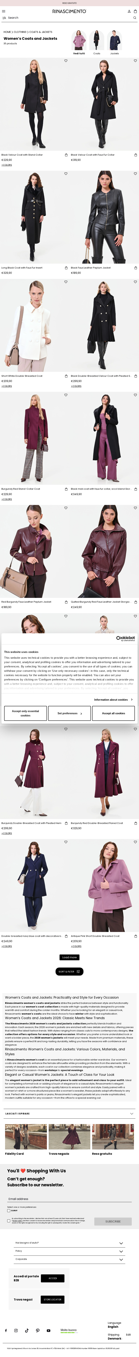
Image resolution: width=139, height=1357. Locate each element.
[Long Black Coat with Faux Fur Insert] (35, 217)
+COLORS (6, 164)
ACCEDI (53, 1278)
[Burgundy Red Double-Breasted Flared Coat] (104, 772)
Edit (128, 1334)
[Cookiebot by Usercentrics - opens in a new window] (119, 638)
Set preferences (67, 713)
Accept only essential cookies (25, 713)
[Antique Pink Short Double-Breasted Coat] (104, 885)
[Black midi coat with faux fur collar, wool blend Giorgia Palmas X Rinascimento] (104, 438)
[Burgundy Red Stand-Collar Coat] (35, 438)
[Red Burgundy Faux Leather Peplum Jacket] (35, 551)
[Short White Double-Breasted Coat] (35, 325)
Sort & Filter (66, 971)
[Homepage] (69, 11)
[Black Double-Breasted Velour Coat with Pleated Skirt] (104, 325)
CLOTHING (20, 32)
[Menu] (3, 11)
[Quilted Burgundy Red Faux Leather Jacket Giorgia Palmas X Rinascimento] (104, 551)
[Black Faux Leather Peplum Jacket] (104, 217)
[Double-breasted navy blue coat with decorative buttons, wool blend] (35, 885)
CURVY (14, 1211)
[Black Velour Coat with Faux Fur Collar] (104, 104)
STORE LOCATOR (52, 1299)
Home (7, 32)
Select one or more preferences (21, 1207)
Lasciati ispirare (17, 1113)
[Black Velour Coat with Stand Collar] (35, 104)
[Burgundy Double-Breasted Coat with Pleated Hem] (35, 772)
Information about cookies (111, 699)
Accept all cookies (113, 713)
